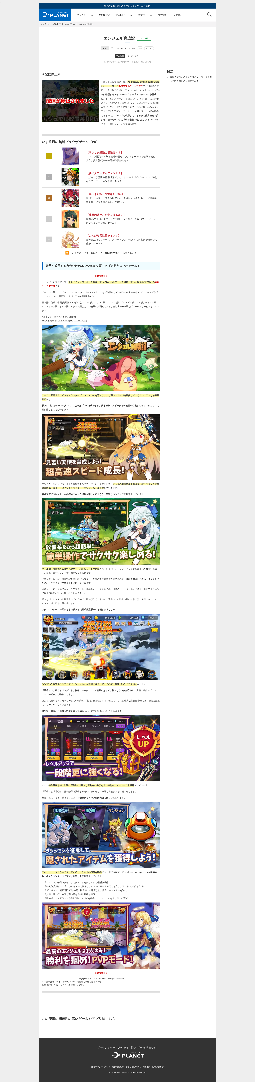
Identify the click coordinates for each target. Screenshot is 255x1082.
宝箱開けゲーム (124, 14)
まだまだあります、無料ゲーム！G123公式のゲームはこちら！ (103, 253)
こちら (66, 985)
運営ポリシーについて (101, 1066)
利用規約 (146, 1066)
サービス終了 (133, 56)
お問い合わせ (158, 1066)
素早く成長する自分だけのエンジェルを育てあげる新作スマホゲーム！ (191, 79)
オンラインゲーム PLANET (55, 15)
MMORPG (104, 14)
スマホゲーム (145, 14)
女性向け (162, 14)
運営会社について (133, 1066)
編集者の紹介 (118, 1066)
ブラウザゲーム (85, 14)
